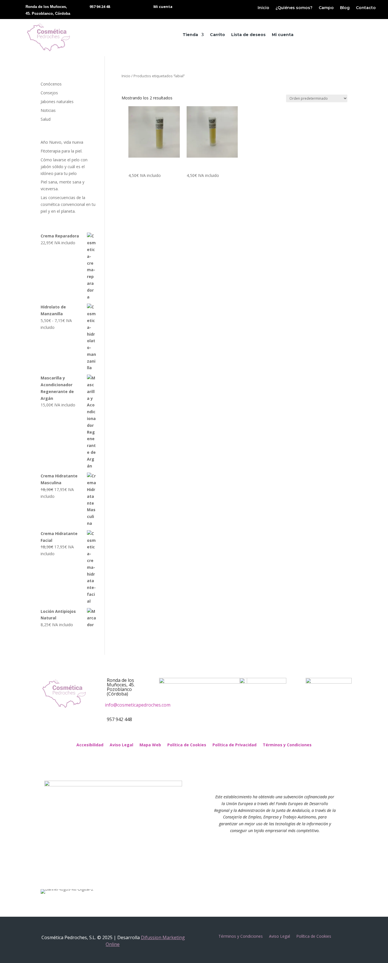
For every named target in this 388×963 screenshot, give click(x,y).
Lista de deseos (248, 35)
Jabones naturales (57, 101)
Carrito (217, 35)
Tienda (190, 35)
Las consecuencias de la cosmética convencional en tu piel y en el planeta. (68, 204)
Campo (326, 8)
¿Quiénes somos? (294, 8)
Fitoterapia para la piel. (61, 151)
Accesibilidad (89, 745)
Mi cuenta (282, 35)
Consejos (49, 92)
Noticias (48, 110)
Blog (345, 8)
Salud (46, 119)
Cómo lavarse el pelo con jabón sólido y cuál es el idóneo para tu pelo (64, 166)
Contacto (366, 8)
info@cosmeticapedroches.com (137, 705)
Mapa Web (150, 745)
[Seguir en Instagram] (199, 733)
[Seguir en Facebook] (188, 733)
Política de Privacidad (234, 745)
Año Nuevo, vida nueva (62, 142)
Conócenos (51, 84)
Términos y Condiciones (287, 745)
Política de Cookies (186, 745)
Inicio (263, 8)
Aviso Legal (121, 745)
